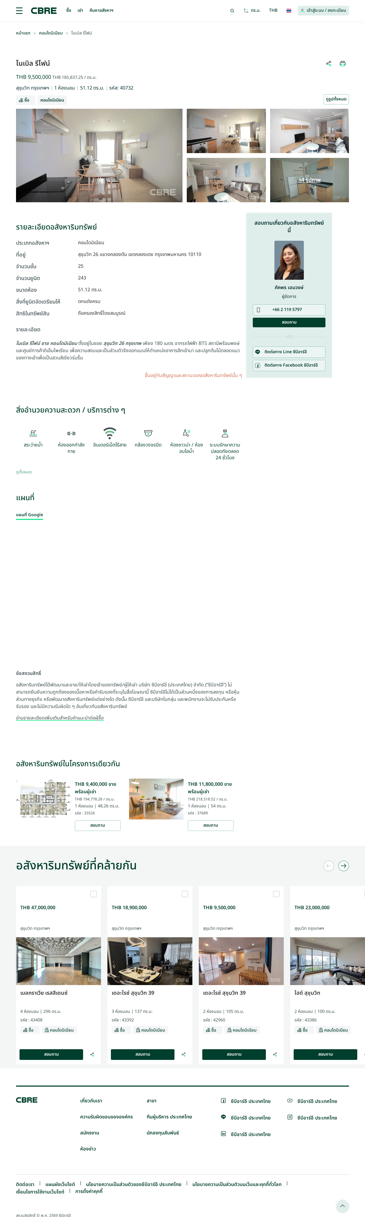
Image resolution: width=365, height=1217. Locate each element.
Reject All (166, 683)
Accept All (135, 683)
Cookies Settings (223, 683)
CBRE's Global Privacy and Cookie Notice (172, 663)
